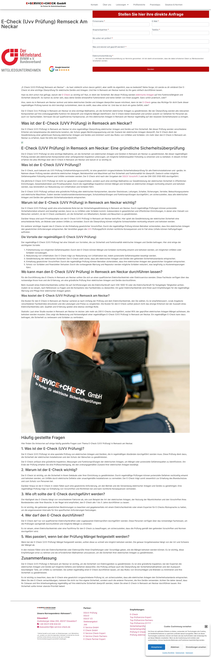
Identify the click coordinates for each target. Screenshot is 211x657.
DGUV (86, 615)
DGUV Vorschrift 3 (131, 176)
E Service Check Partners (95, 636)
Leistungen (121, 4)
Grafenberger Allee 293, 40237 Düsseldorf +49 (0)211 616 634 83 (57, 621)
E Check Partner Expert (95, 639)
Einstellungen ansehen (196, 647)
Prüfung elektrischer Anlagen (143, 635)
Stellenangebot (90, 621)
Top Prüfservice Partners (141, 620)
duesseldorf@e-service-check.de (54, 627)
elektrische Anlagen (145, 95)
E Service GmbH (91, 627)
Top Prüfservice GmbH (140, 623)
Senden (150, 69)
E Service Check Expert (95, 633)
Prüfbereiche (139, 4)
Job (85, 624)
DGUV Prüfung (90, 613)
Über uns (107, 4)
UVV (90, 229)
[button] (206, 626)
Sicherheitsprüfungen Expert (143, 629)
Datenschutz (180, 653)
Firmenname (99, 21)
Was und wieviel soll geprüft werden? (109, 47)
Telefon (156, 30)
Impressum (189, 653)
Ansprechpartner (101, 30)
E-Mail (155, 21)
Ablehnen (175, 647)
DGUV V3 (88, 618)
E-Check (66, 95)
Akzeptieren (156, 647)
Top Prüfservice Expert (140, 617)
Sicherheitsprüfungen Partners (144, 626)
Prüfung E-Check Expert (141, 632)
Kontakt (94, 4)
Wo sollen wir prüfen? (103, 38)
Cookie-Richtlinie (168, 653)
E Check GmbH (91, 630)
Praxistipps (155, 4)
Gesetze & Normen (173, 4)
